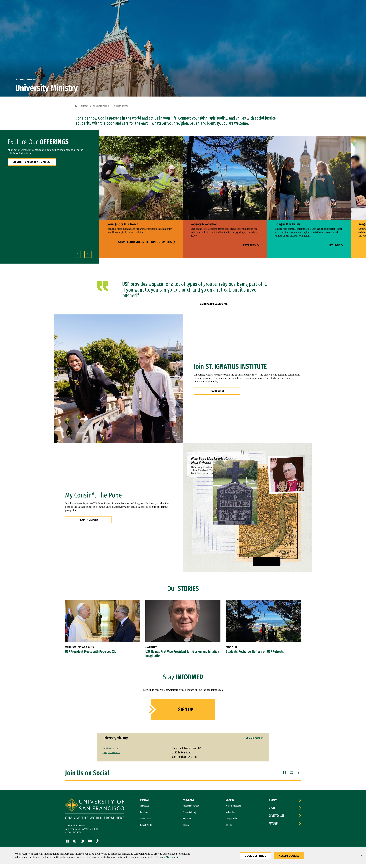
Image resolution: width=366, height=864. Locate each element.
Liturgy (334, 245)
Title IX (229, 825)
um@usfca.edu (111, 748)
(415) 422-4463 (111, 752)
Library (186, 825)
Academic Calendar (191, 805)
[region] (183, 855)
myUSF (273, 823)
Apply (273, 800)
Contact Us (144, 805)
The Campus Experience (101, 106)
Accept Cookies (289, 855)
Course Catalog (189, 812)
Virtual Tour (231, 812)
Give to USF (276, 815)
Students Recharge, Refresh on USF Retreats (255, 652)
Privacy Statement (167, 857)
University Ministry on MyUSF (31, 162)
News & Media (146, 825)
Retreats (249, 245)
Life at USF (84, 106)
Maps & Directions (233, 805)
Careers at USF (146, 818)
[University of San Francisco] (94, 809)
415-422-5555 (73, 832)
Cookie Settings (255, 855)
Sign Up (185, 709)
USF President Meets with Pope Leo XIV (90, 652)
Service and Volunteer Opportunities (145, 242)
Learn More (217, 391)
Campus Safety (232, 818)
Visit (272, 808)
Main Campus (256, 738)
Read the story (88, 519)
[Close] (361, 855)
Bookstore (187, 818)
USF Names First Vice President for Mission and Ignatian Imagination (182, 654)
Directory (144, 812)
